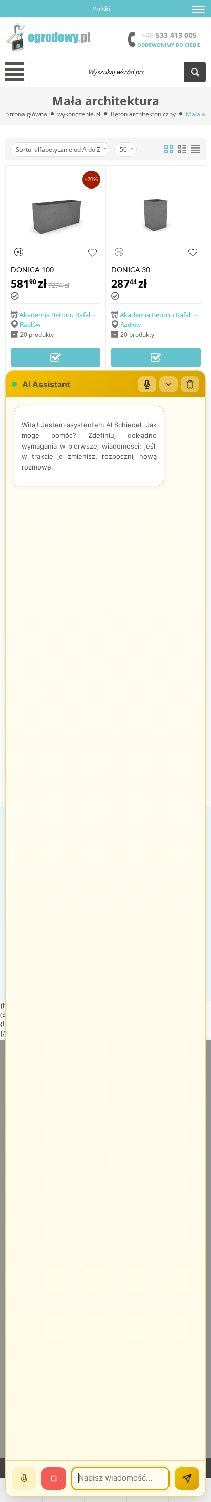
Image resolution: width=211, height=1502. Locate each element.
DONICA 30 (130, 269)
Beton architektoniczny (143, 114)
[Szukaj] (195, 72)
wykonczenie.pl (78, 114)
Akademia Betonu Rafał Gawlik (65, 314)
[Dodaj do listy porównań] (18, 252)
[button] (199, 10)
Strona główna (26, 114)
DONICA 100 (32, 269)
